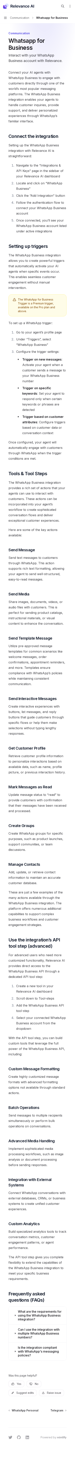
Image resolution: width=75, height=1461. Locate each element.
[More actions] (70, 6)
